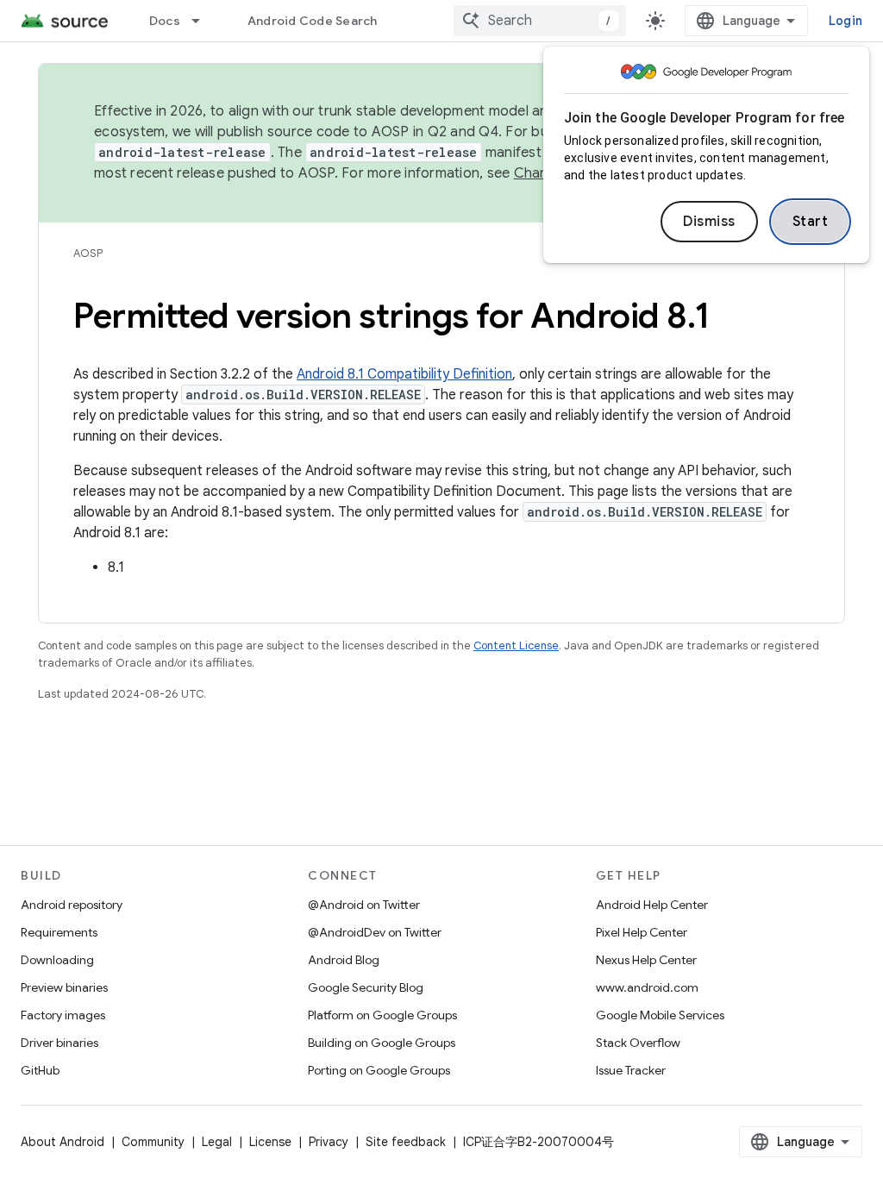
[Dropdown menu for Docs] (203, 20)
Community (153, 1142)
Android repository (71, 904)
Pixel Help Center (641, 932)
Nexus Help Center (646, 960)
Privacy (328, 1142)
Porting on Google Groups (379, 1070)
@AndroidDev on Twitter (375, 932)
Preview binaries (64, 987)
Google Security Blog (365, 987)
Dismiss (709, 221)
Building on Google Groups (381, 1042)
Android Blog (343, 960)
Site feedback (406, 1142)
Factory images (63, 1015)
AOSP (88, 253)
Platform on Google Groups (382, 1015)
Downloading (57, 960)
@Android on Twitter (364, 904)
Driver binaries (59, 1042)
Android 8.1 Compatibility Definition (404, 374)
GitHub (40, 1070)
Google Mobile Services (660, 1015)
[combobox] (540, 20)
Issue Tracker (631, 1070)
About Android (62, 1142)
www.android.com (647, 987)
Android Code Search (312, 20)
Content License (516, 645)
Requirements (59, 932)
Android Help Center (652, 904)
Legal (217, 1142)
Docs (164, 20)
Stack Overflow (638, 1042)
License (270, 1142)
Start (810, 221)
